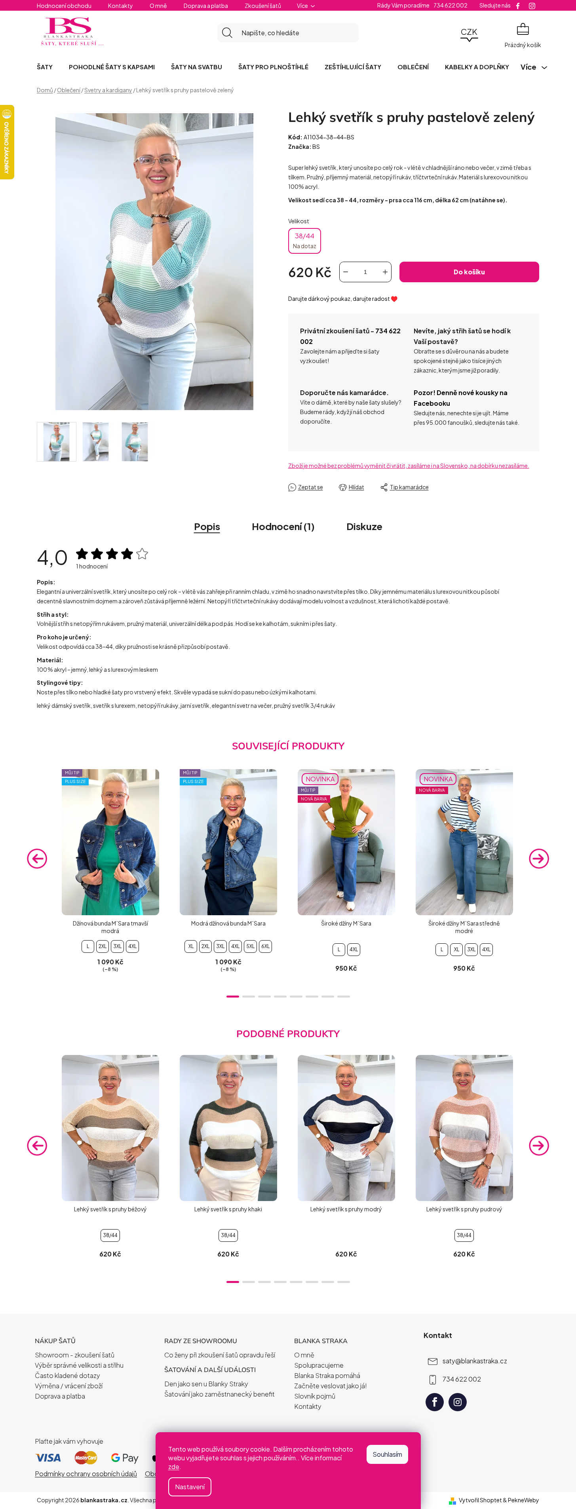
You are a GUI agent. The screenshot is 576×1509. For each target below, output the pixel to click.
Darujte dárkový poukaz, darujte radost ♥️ (342, 298)
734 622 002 (462, 1379)
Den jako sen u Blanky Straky (206, 1384)
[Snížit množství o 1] (346, 272)
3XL (117, 946)
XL (191, 946)
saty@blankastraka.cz (475, 1361)
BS (316, 146)
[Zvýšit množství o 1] (385, 272)
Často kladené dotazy (67, 1375)
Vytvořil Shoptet (480, 1499)
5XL (250, 946)
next (538, 858)
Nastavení (190, 1486)
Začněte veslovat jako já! (330, 1386)
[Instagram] (458, 1402)
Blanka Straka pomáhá (327, 1375)
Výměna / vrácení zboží (69, 1386)
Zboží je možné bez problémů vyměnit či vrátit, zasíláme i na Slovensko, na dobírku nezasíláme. (408, 465)
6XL (265, 946)
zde (173, 1466)
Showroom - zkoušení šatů (74, 1355)
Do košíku (469, 272)
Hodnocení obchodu (64, 5)
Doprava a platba (206, 5)
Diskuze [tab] (364, 526)
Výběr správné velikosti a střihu (79, 1365)
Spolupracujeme (319, 1365)
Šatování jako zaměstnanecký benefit (219, 1394)
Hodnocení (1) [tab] (283, 526)
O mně (158, 5)
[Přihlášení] (447, 32)
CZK (469, 31)
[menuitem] (45, 67)
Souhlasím (387, 1454)
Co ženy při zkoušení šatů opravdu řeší (219, 1355)
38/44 (304, 240)
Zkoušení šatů (263, 5)
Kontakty (120, 5)
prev (37, 858)
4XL (132, 946)
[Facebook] (435, 1402)
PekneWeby (523, 1499)
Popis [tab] (207, 526)
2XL (102, 946)
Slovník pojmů (314, 1396)
